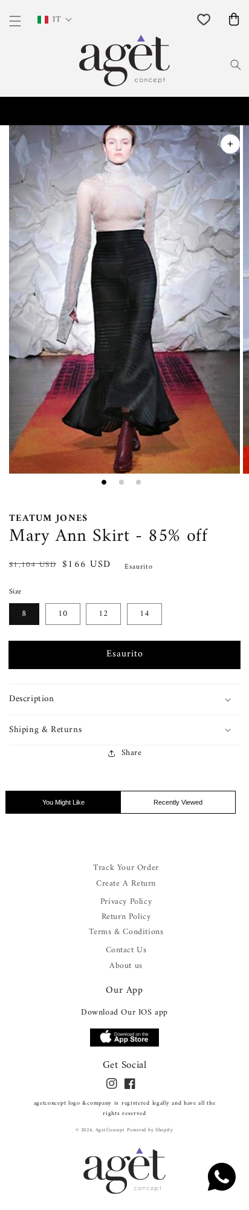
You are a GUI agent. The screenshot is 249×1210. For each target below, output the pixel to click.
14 (144, 613)
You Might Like (63, 802)
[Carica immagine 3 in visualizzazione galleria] (138, 482)
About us (126, 965)
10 (63, 613)
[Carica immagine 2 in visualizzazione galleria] (121, 482)
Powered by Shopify (150, 1130)
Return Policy (126, 916)
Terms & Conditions (126, 932)
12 (103, 613)
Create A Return (126, 883)
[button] (124, 699)
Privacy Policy (126, 901)
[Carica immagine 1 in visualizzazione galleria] (104, 482)
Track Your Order (126, 867)
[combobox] (218, 63)
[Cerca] (235, 64)
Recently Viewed (178, 802)
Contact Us (126, 950)
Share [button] (131, 752)
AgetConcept (110, 1130)
